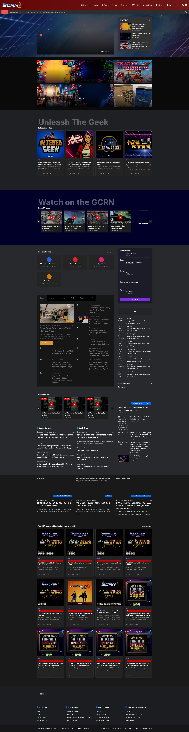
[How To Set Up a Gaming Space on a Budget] (123, 458)
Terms (136, 728)
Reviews (125, 5)
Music (63, 298)
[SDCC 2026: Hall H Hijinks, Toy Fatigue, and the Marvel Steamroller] (56, 95)
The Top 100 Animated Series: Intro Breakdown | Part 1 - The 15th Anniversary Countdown (109, 612)
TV (92, 298)
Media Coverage (71, 720)
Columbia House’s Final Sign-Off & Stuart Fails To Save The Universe (49, 163)
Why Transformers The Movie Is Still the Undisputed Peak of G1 (140, 44)
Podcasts (94, 5)
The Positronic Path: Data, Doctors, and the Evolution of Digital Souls (79, 163)
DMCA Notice (147, 728)
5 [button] (108, 51)
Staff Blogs (148, 5)
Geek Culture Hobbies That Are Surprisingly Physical (62, 352)
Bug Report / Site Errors (133, 717)
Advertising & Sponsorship (134, 714)
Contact (128, 711)
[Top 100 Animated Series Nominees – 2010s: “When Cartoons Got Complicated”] (77, 348)
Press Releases (130, 720)
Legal (140, 728)
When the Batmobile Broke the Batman (21, 12)
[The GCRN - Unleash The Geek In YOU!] (11, 5)
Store (170, 5)
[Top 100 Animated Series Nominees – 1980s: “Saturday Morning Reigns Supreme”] (41, 373)
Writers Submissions (102, 720)
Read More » (46, 343)
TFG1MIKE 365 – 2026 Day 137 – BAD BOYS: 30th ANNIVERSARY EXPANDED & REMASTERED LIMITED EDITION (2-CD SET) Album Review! (141, 446)
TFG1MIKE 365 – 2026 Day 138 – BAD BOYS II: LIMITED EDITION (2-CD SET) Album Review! (141, 435)
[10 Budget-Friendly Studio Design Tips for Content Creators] (77, 328)
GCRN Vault (120, 87)
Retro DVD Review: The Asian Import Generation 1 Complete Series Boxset (130, 101)
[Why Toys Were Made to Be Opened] (94, 95)
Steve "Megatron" (131, 334)
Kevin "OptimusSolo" (84, 432)
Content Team (41, 717)
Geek (42, 298)
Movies (52, 298)
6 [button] (110, 51)
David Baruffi (130, 326)
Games (115, 5)
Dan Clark (41, 432)
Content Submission (102, 717)
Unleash (160, 5)
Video (105, 5)
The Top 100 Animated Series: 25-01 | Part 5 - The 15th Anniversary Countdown (108, 665)
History (39, 714)
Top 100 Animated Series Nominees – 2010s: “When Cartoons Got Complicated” (99, 353)
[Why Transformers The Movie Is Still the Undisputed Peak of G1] (125, 45)
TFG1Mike (129, 318)
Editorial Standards (72, 711)
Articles (136, 5)
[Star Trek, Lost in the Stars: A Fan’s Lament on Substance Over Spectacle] (82, 319)
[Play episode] (61, 154)
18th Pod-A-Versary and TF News (137, 162)
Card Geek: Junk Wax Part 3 (87, 450)
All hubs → (110, 252)
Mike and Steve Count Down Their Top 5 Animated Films (139, 26)
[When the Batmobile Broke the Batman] (125, 36)
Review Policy (70, 714)
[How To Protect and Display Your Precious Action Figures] (77, 305)
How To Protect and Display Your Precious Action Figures (99, 310)
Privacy (131, 728)
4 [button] (106, 51)
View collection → (147, 526)
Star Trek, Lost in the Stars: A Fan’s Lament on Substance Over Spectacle (99, 321)
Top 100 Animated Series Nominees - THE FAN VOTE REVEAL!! (80, 614)
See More (135, 299)
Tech (72, 298)
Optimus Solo (130, 349)
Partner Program (42, 720)
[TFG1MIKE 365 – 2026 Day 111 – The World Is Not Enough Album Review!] (75, 35)
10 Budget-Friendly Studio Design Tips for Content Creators (99, 332)
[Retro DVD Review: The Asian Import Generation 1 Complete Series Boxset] (133, 95)
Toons (82, 298)
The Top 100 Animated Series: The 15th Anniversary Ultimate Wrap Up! (138, 664)
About (39, 711)
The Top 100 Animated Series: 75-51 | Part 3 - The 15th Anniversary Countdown (50, 665)
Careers (98, 711)
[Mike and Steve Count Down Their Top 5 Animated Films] (125, 26)
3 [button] (105, 51)
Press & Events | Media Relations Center (79, 717)
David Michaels (45, 325)
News (84, 5)
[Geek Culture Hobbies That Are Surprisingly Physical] (41, 348)
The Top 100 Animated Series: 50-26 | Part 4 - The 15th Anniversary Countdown (79, 665)
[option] (75, 35)
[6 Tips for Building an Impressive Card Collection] (77, 339)
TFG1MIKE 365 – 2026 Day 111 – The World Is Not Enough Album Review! (67, 44)
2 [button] (103, 51)
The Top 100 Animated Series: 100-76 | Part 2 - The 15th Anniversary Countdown (138, 615)
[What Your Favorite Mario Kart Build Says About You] (123, 423)
